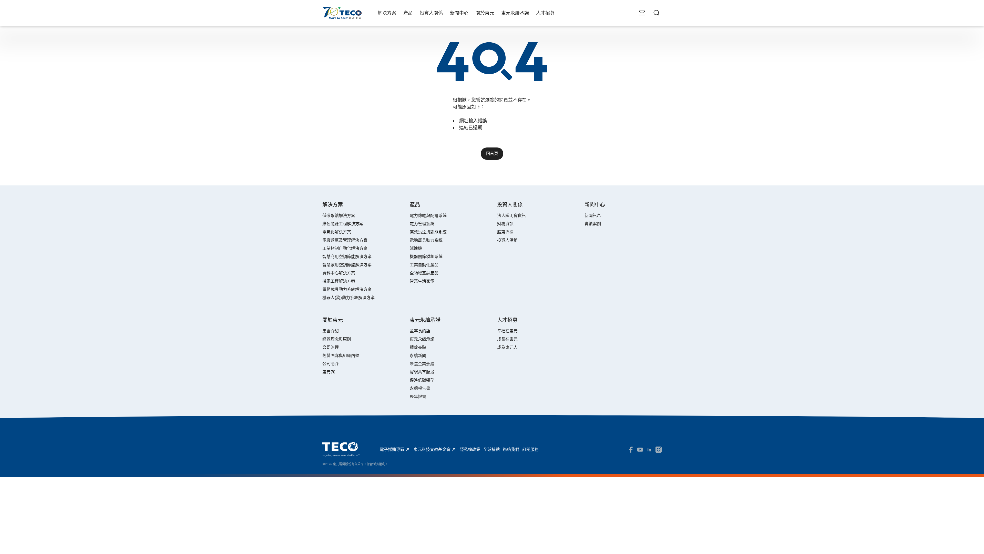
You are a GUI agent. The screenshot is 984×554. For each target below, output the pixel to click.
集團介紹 (330, 331)
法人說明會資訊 (511, 215)
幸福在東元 (507, 331)
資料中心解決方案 (338, 273)
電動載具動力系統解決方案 (347, 289)
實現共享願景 (422, 372)
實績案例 (593, 223)
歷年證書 (418, 396)
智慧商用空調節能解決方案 (347, 256)
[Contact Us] (642, 13)
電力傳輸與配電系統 (428, 215)
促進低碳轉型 (422, 380)
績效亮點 (418, 347)
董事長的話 (420, 331)
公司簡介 (330, 363)
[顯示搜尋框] (656, 13)
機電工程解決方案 (338, 281)
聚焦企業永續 (422, 363)
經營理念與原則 (336, 339)
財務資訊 (505, 223)
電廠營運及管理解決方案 (344, 240)
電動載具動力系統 (426, 240)
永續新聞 (418, 355)
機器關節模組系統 (426, 256)
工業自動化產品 (424, 264)
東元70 (328, 372)
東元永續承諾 (422, 339)
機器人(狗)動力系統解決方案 (348, 297)
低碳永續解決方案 (338, 215)
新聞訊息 (593, 215)
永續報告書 (420, 388)
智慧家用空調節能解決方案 (347, 264)
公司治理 (330, 347)
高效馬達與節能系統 (428, 232)
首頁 (326, 9)
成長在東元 (507, 339)
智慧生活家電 (422, 281)
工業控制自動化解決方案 (344, 248)
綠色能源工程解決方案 (342, 223)
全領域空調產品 (424, 273)
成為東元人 (507, 347)
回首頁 (492, 153)
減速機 (416, 248)
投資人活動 (507, 240)
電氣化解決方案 (336, 232)
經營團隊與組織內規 (340, 355)
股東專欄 (505, 232)
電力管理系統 (422, 223)
